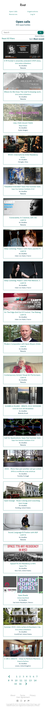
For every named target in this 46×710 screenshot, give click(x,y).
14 (35, 680)
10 (16, 680)
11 (21, 680)
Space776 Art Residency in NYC (23, 563)
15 (15, 683)
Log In (32, 14)
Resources (13, 14)
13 (30, 680)
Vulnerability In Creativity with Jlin (23, 217)
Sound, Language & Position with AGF (23, 532)
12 (25, 680)
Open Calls (13, 11)
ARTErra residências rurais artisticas (23, 471)
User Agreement (23, 697)
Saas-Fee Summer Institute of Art (23, 189)
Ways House (23, 126)
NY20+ (23, 157)
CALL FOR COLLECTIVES (23, 123)
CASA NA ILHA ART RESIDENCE (23, 409)
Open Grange (23, 503)
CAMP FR (23, 220)
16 (20, 683)
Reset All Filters (8, 38)
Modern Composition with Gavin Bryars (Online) (23, 344)
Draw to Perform (23, 661)
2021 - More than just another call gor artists (23, 469)
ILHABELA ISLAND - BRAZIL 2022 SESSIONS (23, 406)
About (12, 695)
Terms (22, 695)
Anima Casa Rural (23, 598)
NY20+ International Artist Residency (23, 155)
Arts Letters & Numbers (23, 63)
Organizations (32, 11)
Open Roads (23, 595)
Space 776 (23, 566)
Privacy (33, 695)
